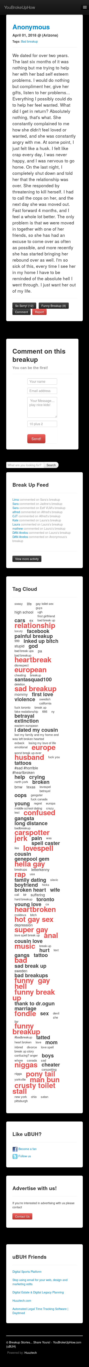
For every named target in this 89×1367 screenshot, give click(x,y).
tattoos (22, 762)
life (29, 603)
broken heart (30, 889)
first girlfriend (46, 616)
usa (32, 874)
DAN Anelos (41, 532)
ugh (39, 612)
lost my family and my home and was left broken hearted (35, 736)
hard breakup (23, 899)
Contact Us (22, 1216)
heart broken (22, 1042)
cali (16, 894)
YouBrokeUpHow (19, 7)
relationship (34, 625)
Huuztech (30, 1352)
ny (53, 711)
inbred (18, 1047)
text (56, 950)
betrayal (24, 715)
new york (20, 1096)
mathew (38, 528)
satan (44, 1096)
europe (43, 747)
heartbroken (35, 909)
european (30, 669)
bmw (18, 786)
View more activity (27, 559)
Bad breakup (29, 41)
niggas (25, 1064)
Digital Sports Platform (27, 1271)
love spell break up (27, 935)
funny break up (33, 995)
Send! (36, 438)
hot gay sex (33, 919)
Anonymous (31, 26)
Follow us (24, 1156)
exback (19, 743)
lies (16, 848)
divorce (32, 1047)
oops (20, 795)
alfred (37, 512)
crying (37, 777)
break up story (24, 1051)
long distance (31, 823)
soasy (18, 603)
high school (23, 612)
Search (51, 465)
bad (20, 960)
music (24, 946)
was (49, 838)
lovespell (38, 848)
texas (30, 786)
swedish (45, 699)
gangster (37, 795)
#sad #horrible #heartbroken (25, 770)
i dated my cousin (36, 729)
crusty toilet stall (33, 1088)
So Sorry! (24, 306)
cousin (22, 853)
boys (48, 1055)
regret (38, 803)
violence (24, 699)
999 (16, 641)
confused (39, 812)
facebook (38, 631)
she (55, 1017)
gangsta (24, 818)
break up (40, 707)
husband (29, 757)
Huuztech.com (21, 1300)
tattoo (41, 955)
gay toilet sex (45, 603)
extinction (26, 720)
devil (56, 1013)
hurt (44, 950)
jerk (20, 838)
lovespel (45, 786)
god (33, 646)
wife (55, 889)
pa (40, 650)
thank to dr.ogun (34, 1003)
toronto (45, 899)
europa (50, 803)
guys (39, 607)
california (45, 703)
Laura (37, 524)
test (16, 812)
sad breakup (35, 688)
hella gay (29, 863)
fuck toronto (22, 707)
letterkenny (40, 869)
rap (20, 874)
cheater (51, 1064)
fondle (25, 1013)
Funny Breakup (53, 306)
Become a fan (27, 1149)
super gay (31, 929)
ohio (34, 1096)
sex (44, 1013)
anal (51, 935)
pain (36, 838)
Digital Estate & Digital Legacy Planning (38, 1292)
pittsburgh (21, 1101)
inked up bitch (41, 641)
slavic (54, 879)
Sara (37, 504)
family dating (30, 879)
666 (44, 711)
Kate (36, 520)
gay (44, 980)
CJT (36, 516)
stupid (19, 645)
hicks (45, 884)
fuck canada (39, 799)
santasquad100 (33, 679)
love (38, 1042)
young (22, 803)
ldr (24, 894)
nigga (18, 1073)
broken (40, 781)
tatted (43, 1037)
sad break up (30, 965)
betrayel (45, 791)
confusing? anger (26, 1055)
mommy (21, 694)
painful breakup (33, 636)
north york (21, 781)
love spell (47, 1047)
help (19, 777)
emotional (21, 747)
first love (42, 694)
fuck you (54, 757)
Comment (21, 312)
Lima (36, 499)
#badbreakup (23, 1037)
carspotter (32, 832)
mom (51, 1042)
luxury (18, 631)
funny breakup (26, 1028)
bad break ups (24, 650)
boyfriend (26, 884)
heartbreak (32, 659)
